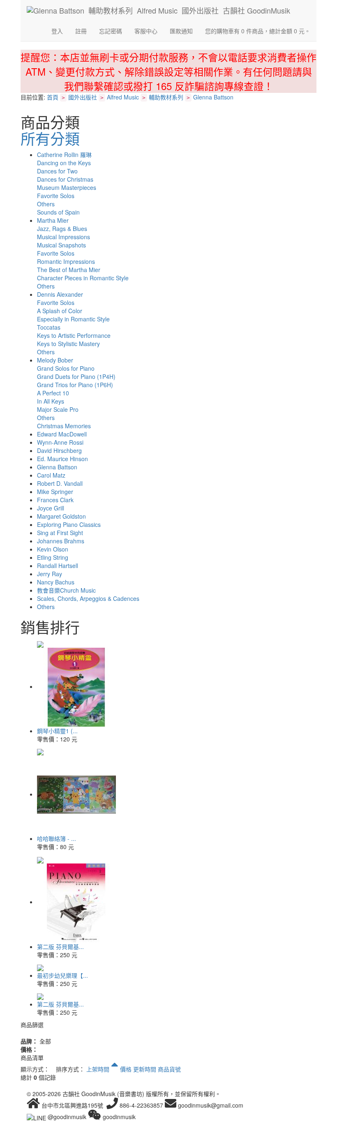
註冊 (81, 31)
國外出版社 (82, 97)
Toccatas (48, 327)
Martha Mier (53, 220)
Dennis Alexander (60, 294)
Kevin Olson (52, 549)
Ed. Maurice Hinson (62, 459)
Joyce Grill (50, 508)
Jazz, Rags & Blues (62, 228)
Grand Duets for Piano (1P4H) (76, 376)
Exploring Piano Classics (69, 524)
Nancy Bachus (55, 582)
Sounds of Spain (58, 212)
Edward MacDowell (62, 434)
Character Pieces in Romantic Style (83, 278)
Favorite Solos (55, 196)
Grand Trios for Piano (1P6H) (75, 385)
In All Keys (50, 401)
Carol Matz (51, 475)
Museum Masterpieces (66, 187)
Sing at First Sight (60, 533)
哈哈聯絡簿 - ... (56, 838)
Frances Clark (55, 500)
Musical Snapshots (61, 245)
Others (46, 204)
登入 (57, 31)
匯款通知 (181, 31)
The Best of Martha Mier (68, 269)
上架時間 (98, 1069)
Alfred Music (123, 97)
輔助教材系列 (166, 97)
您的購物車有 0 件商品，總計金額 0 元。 (257, 31)
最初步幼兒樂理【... (62, 975)
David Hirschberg (59, 450)
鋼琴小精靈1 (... (57, 731)
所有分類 (50, 138)
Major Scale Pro (57, 409)
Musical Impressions (63, 237)
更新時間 (144, 1069)
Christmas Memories (64, 426)
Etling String (52, 557)
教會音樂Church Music (66, 590)
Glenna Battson (213, 97)
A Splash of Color (59, 311)
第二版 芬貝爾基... (60, 946)
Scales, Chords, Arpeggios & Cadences (88, 598)
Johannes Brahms (60, 541)
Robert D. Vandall (60, 483)
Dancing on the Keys (64, 163)
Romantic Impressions (66, 261)
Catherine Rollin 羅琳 (64, 154)
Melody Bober (55, 360)
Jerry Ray (49, 574)
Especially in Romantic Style (73, 319)
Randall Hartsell (57, 565)
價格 (126, 1069)
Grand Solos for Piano (66, 368)
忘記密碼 (110, 31)
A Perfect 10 (53, 393)
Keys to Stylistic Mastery (68, 343)
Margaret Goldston (61, 516)
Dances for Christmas (65, 179)
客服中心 (145, 31)
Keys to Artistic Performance (74, 335)
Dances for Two (57, 171)
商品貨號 (169, 1069)
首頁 (52, 97)
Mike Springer (55, 491)
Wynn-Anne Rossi (60, 442)
